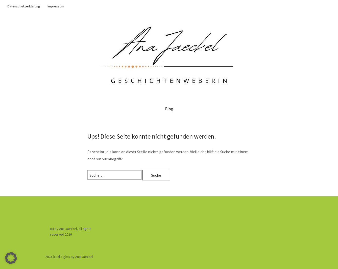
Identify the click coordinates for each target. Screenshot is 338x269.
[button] (11, 258)
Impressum (56, 6)
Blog (169, 109)
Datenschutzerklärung (23, 6)
